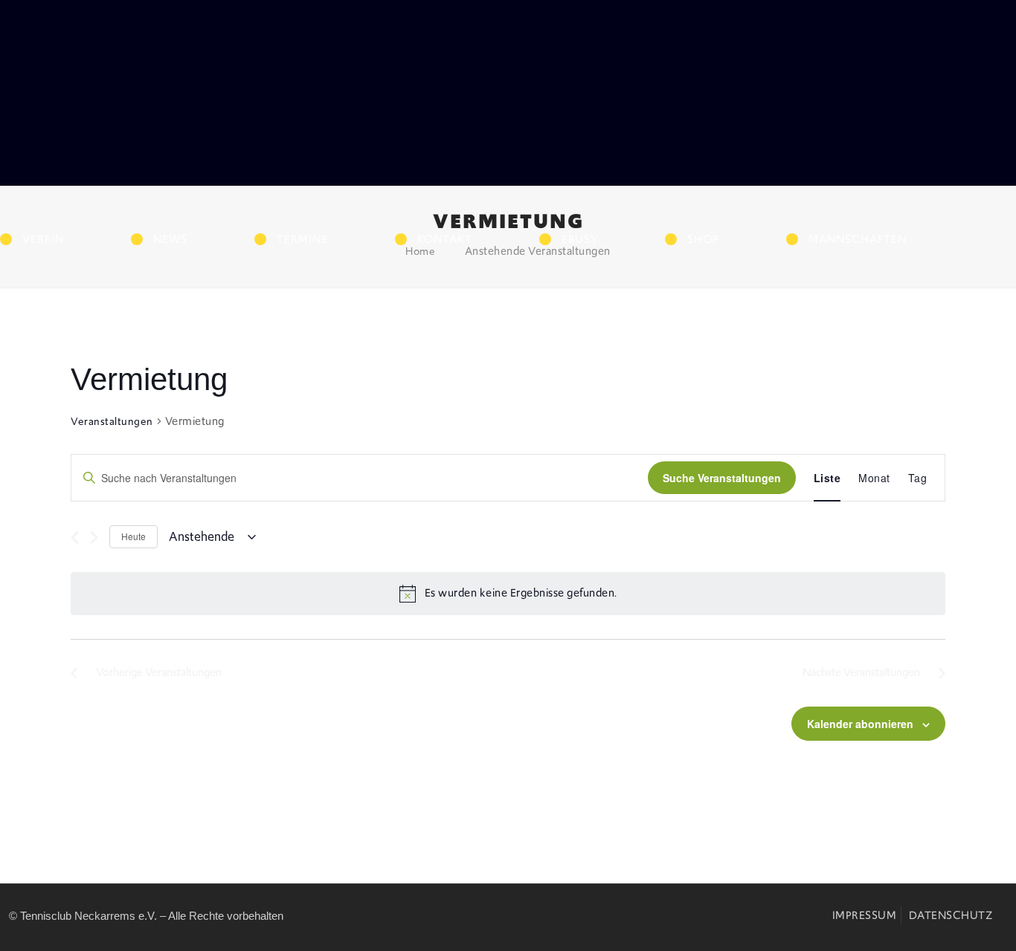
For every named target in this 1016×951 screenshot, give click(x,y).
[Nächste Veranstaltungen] (94, 537)
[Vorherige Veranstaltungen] (75, 537)
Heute (133, 536)
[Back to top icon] (918, 921)
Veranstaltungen (112, 421)
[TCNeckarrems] (137, 118)
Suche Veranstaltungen (722, 477)
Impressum (864, 915)
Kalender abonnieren (860, 723)
